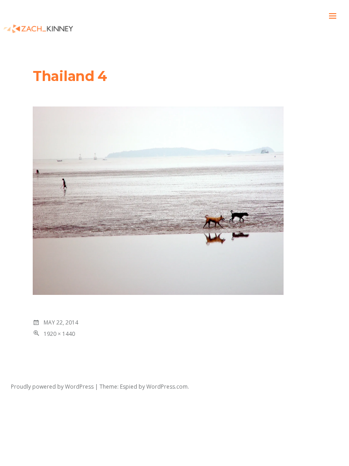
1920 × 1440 (59, 334)
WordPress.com (167, 386)
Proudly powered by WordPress (52, 386)
